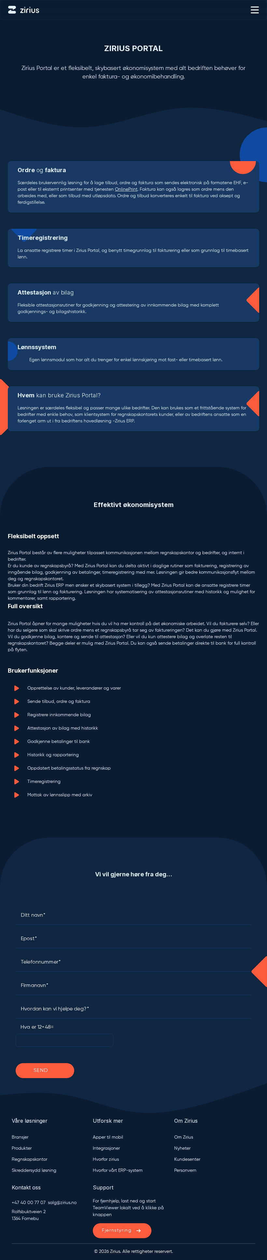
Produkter (22, 1148)
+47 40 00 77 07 (29, 1202)
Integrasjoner (106, 1148)
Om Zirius (183, 1137)
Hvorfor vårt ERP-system (118, 1170)
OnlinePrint (126, 189)
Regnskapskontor (29, 1159)
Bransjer (20, 1137)
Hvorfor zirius (106, 1159)
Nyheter (182, 1148)
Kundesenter (187, 1159)
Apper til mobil (108, 1137)
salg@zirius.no (62, 1202)
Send (41, 1070)
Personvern (185, 1170)
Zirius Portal (133, 48)
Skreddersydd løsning (34, 1170)
